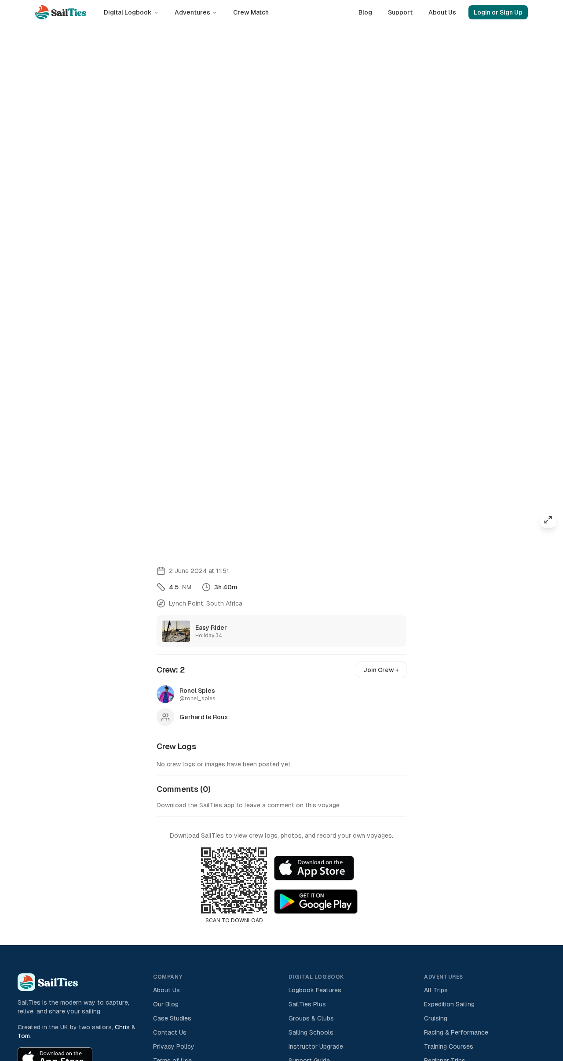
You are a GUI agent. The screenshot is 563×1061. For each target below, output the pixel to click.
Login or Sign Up (498, 12)
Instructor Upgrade (316, 1046)
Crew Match (251, 12)
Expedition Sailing (449, 1004)
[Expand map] (548, 520)
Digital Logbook (128, 12)
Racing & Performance (456, 1032)
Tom (24, 1035)
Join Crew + (381, 669)
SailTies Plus (307, 1004)
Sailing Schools (311, 1032)
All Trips (436, 990)
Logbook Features (315, 990)
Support (400, 12)
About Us (442, 12)
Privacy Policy (173, 1046)
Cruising (435, 1018)
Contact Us (169, 1032)
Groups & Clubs (311, 1018)
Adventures (192, 12)
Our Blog (166, 1004)
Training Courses (448, 1046)
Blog (365, 12)
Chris (122, 1027)
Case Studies (172, 1018)
